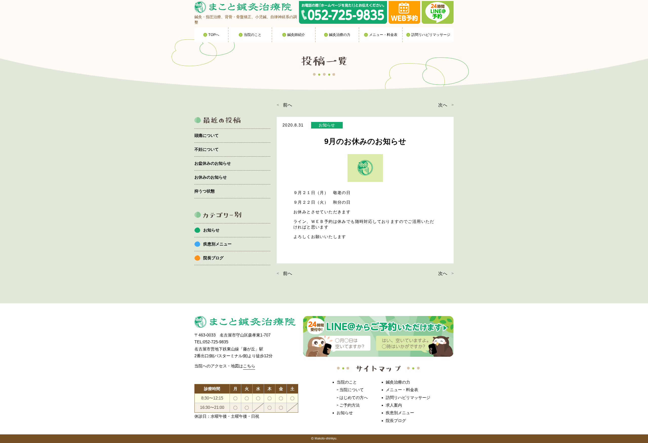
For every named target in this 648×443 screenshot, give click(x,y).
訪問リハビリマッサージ (408, 397)
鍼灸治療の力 (398, 382)
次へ (442, 105)
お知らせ (211, 230)
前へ (287, 105)
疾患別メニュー (217, 244)
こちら (249, 366)
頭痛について (206, 135)
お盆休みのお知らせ (212, 163)
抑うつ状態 (204, 191)
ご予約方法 (349, 405)
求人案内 (394, 405)
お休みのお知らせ (210, 177)
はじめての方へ (353, 397)
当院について (351, 390)
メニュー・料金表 (402, 390)
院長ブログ (213, 258)
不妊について (206, 149)
